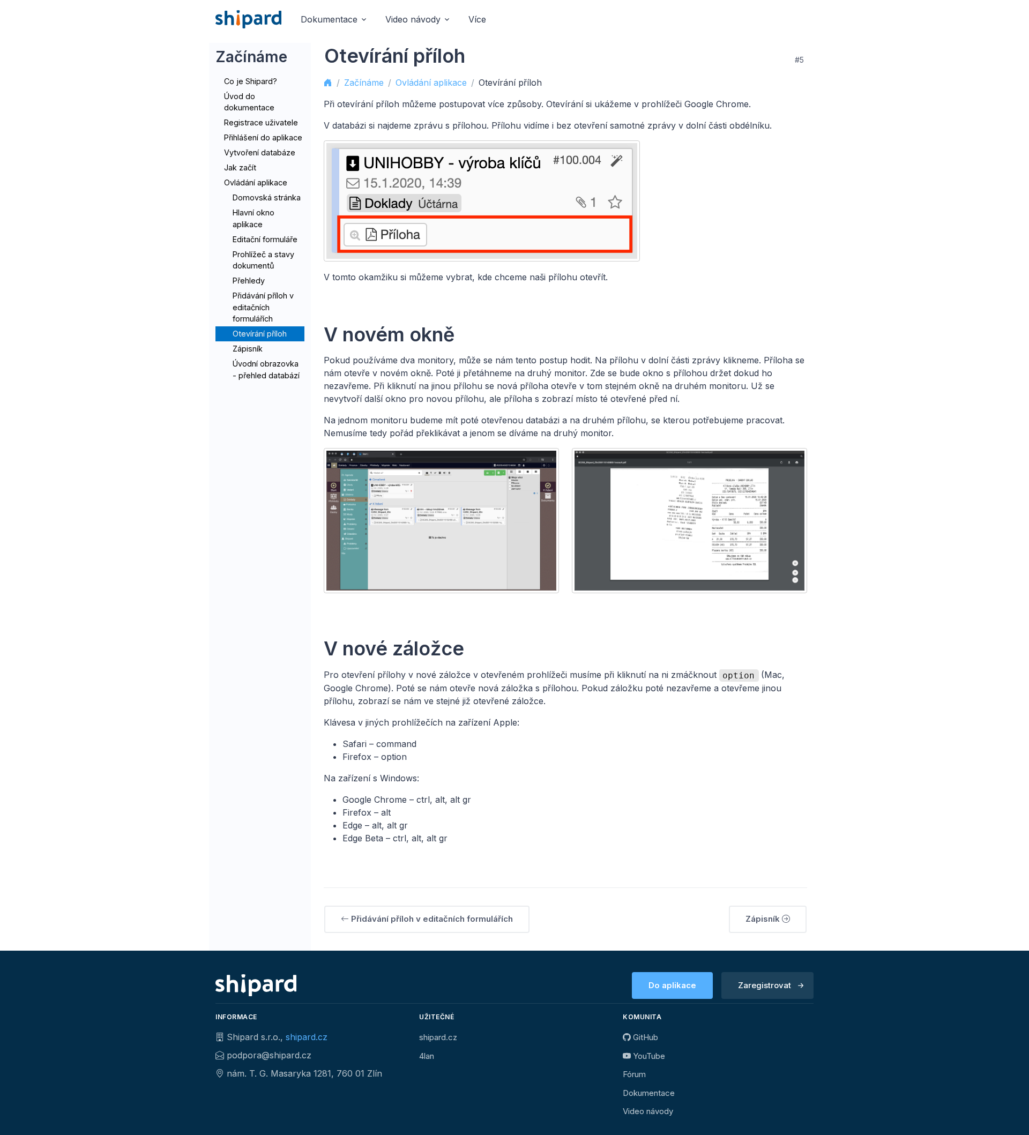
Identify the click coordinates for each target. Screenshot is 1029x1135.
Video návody (648, 1111)
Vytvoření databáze (259, 152)
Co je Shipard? (250, 81)
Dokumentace (649, 1093)
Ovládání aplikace (255, 182)
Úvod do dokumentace (249, 102)
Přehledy (249, 280)
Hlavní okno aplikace (253, 218)
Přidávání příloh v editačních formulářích (263, 307)
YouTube (648, 1056)
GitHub (644, 1037)
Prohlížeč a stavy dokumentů (263, 260)
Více (477, 19)
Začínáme (364, 82)
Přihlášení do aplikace (263, 137)
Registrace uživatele (261, 122)
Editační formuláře (265, 239)
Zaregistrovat (764, 985)
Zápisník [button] (763, 919)
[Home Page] (248, 19)
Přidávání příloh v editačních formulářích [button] (431, 919)
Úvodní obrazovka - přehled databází (266, 369)
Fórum (634, 1074)
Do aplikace (672, 985)
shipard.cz (306, 1037)
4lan (426, 1056)
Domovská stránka (267, 197)
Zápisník (248, 348)
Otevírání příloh (260, 333)
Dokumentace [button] (329, 19)
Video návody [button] (413, 19)
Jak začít (240, 167)
